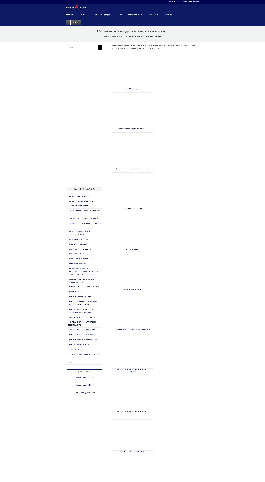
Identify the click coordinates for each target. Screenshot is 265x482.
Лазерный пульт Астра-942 (132, 272)
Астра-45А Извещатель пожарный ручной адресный (132, 312)
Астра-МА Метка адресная (132, 72)
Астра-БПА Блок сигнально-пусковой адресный (132, 152)
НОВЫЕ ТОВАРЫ (84, 372)
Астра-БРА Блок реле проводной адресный (132, 112)
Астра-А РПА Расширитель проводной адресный (132, 475)
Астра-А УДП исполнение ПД (132, 192)
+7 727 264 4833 (174, 2)
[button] (87, 22)
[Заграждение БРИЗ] (71, 385)
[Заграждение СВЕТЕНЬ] (71, 378)
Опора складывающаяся (85, 393)
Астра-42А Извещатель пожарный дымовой (132, 395)
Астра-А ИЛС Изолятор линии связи (132, 435)
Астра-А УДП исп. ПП (132, 232)
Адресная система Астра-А (113, 36)
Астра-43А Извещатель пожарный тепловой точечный (132, 353)
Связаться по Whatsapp (190, 2)
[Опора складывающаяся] (71, 393)
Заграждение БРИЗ (83, 385)
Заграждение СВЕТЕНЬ (85, 377)
